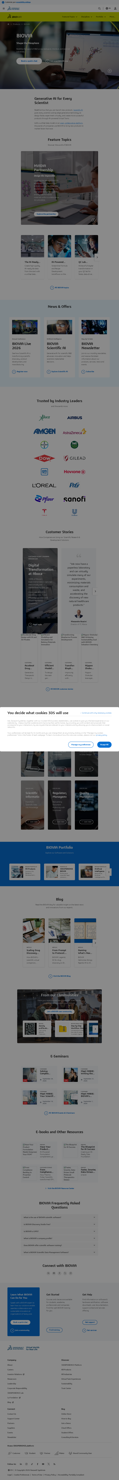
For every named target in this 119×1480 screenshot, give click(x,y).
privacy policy (101, 735)
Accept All (104, 745)
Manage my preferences (81, 745)
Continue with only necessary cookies (97, 713)
